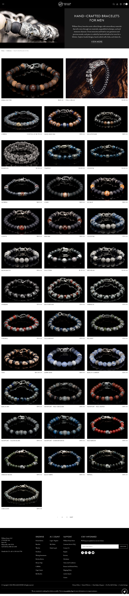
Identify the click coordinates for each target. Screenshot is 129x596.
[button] (114, 4)
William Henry (18, 585)
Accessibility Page (68, 591)
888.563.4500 (13, 547)
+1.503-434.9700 (17, 551)
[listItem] (110, 585)
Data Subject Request (98, 585)
